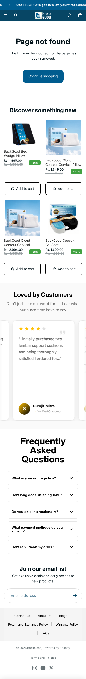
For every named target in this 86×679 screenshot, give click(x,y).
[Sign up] (75, 596)
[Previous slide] (10, 133)
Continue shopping (43, 76)
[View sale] (43, 5)
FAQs (45, 633)
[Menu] (5, 15)
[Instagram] (35, 668)
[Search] (16, 15)
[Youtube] (43, 668)
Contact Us (22, 616)
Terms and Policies (43, 657)
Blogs (63, 616)
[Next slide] (34, 133)
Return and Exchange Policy (28, 624)
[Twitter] (51, 668)
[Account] (69, 15)
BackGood (34, 648)
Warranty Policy (67, 624)
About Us (44, 616)
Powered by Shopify (56, 648)
